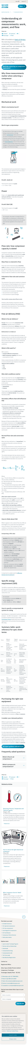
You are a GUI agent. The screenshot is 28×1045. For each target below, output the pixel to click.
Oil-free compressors (8, 928)
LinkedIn (5, 33)
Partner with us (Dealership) (9, 946)
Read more (7, 823)
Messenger (5, 35)
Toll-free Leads (6, 955)
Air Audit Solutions (7, 923)
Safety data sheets (7, 937)
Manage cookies (12, 1039)
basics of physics (20, 39)
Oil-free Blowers (7, 932)
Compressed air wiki (7, 953)
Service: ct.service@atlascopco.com (11, 983)
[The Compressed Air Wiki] (11, 12)
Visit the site (20, 1003)
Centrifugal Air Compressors (10, 930)
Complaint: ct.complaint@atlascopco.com (13, 985)
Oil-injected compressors (9, 926)
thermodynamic (9, 141)
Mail (12, 35)
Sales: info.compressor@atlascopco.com (12, 981)
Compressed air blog (8, 950)
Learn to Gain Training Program (10, 944)
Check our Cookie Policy (12, 1031)
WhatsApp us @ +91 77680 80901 (10, 976)
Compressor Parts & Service (9, 935)
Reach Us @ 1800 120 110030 (9, 978)
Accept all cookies (13, 1035)
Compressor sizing (6, 619)
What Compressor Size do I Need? (12, 892)
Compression (10, 134)
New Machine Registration (9, 957)
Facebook (12, 33)
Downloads (5, 948)
